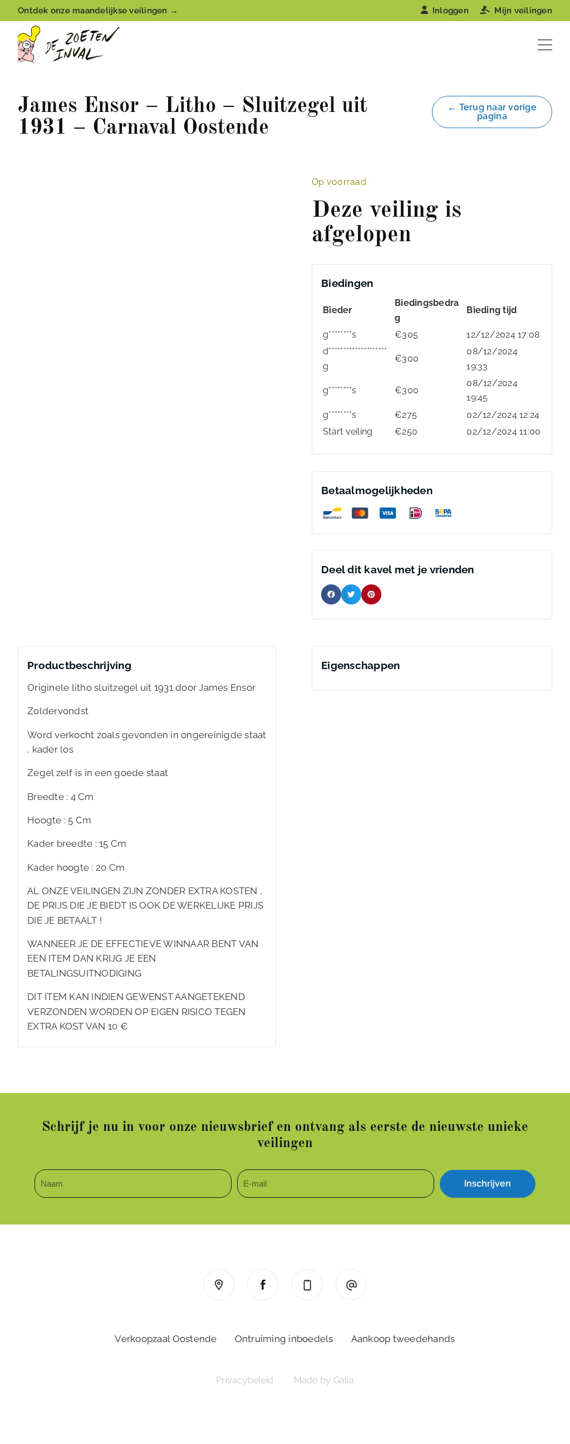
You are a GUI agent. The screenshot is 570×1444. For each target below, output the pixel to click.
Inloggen (451, 11)
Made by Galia (324, 1380)
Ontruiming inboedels (284, 1338)
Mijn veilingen (523, 11)
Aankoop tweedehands (403, 1338)
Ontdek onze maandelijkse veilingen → (98, 11)
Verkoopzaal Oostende (166, 1338)
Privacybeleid (244, 1380)
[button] (331, 594)
